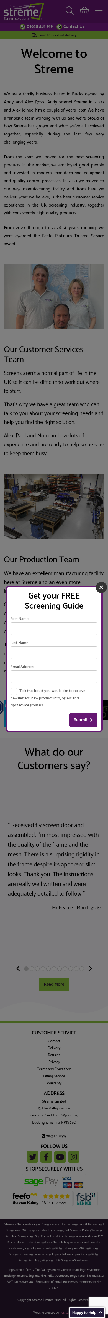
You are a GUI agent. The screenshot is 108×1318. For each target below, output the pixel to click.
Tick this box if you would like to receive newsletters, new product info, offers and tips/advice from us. (48, 698)
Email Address (22, 667)
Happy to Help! (84, 1312)
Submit (81, 720)
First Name (20, 619)
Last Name (19, 643)
